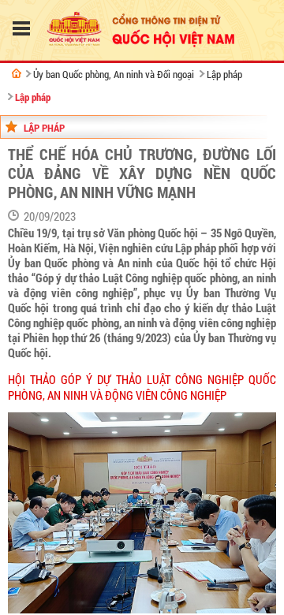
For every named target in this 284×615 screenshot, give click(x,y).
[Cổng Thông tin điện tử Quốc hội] (16, 73)
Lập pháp (224, 74)
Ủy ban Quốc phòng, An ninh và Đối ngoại (113, 74)
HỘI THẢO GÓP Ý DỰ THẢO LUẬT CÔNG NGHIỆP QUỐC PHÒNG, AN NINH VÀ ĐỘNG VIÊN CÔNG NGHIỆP (142, 388)
